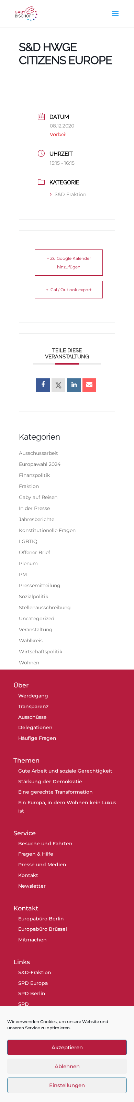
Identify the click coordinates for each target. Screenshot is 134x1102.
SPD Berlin (31, 993)
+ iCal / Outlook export (69, 289)
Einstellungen (67, 1085)
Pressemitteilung (39, 585)
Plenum (28, 563)
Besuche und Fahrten (45, 843)
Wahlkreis (31, 640)
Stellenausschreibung (45, 607)
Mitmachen (32, 940)
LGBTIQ (28, 541)
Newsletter (32, 886)
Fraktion (29, 486)
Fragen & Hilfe (35, 854)
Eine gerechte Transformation (55, 792)
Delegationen (35, 727)
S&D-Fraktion (34, 972)
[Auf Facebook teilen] (43, 385)
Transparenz (33, 706)
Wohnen (29, 663)
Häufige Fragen (37, 738)
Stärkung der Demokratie (50, 781)
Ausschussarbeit (38, 453)
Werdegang (33, 696)
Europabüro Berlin (41, 919)
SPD (23, 1004)
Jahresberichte (36, 519)
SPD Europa (33, 983)
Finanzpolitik (34, 475)
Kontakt (28, 875)
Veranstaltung (36, 629)
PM (23, 574)
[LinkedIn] (74, 385)
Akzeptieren (67, 1047)
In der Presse (34, 508)
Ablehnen (67, 1066)
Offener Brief (34, 552)
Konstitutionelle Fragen (47, 530)
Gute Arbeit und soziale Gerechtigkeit (65, 771)
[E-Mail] (89, 385)
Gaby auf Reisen (38, 497)
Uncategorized (36, 618)
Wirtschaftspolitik (40, 652)
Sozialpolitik (33, 596)
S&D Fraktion (70, 194)
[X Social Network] (58, 385)
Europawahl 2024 (39, 464)
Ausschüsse (32, 717)
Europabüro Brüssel (42, 929)
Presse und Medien (42, 864)
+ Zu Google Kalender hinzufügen (69, 262)
